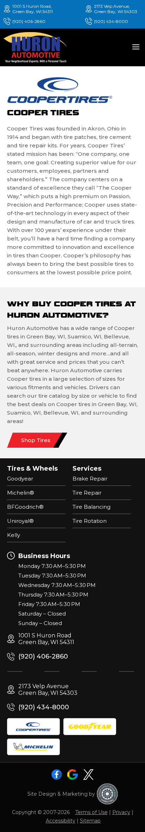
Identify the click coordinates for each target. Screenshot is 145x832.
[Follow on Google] (72, 774)
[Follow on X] (88, 774)
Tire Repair (86, 492)
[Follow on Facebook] (56, 774)
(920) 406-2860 (28, 21)
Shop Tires (35, 440)
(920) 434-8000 (111, 21)
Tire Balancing (91, 506)
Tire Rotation (89, 521)
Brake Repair (89, 478)
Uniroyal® (20, 521)
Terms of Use (91, 812)
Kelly (13, 535)
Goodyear (20, 478)
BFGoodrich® (25, 506)
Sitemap (90, 821)
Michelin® (20, 492)
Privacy (121, 812)
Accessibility (60, 821)
